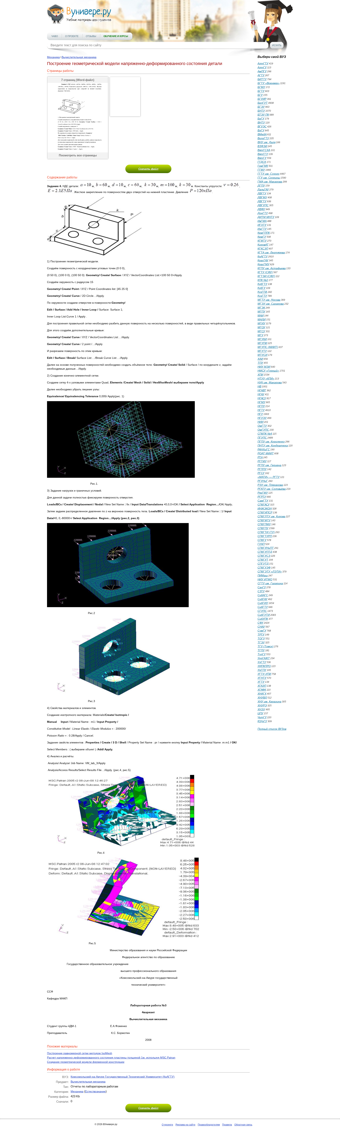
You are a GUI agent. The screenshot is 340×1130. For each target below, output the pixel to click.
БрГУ (261, 118)
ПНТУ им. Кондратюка (273, 445)
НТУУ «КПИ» (266, 378)
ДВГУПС (263, 205)
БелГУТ (263, 102)
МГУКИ (262, 339)
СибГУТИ (264, 614)
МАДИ (262, 319)
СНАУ (261, 626)
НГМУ (261, 402)
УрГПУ (262, 670)
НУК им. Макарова (270, 382)
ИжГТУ (262, 228)
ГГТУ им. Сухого (268, 173)
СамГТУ (263, 500)
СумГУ (262, 630)
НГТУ (261, 410)
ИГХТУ (262, 224)
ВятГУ (262, 158)
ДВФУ (261, 209)
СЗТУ (261, 591)
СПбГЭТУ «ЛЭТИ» (270, 571)
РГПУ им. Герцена (269, 465)
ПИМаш (263, 575)
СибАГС (263, 595)
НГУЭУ (262, 417)
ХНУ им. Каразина (269, 701)
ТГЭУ (261, 642)
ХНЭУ (261, 709)
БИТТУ (262, 79)
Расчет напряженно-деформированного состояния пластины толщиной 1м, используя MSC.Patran (111, 1057)
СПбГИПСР (265, 512)
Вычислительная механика (79, 57)
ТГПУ (261, 650)
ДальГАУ (263, 189)
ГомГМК (263, 165)
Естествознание (95, 1091)
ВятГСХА (264, 150)
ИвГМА (262, 221)
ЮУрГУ (262, 721)
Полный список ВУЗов (272, 728)
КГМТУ (262, 240)
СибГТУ (263, 607)
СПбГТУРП (265, 536)
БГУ (260, 94)
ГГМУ (261, 169)
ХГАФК (262, 689)
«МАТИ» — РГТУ (269, 477)
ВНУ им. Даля (266, 142)
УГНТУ (262, 677)
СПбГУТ (263, 559)
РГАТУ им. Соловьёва (272, 488)
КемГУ (262, 236)
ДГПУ (261, 185)
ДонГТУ (263, 213)
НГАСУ (262, 398)
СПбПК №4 (265, 433)
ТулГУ (262, 654)
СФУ (260, 622)
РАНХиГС (264, 449)
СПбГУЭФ (264, 567)
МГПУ (261, 311)
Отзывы (91, 36)
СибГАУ (262, 599)
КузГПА (262, 291)
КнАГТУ (263, 256)
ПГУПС (262, 437)
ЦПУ (260, 713)
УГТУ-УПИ (264, 673)
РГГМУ (262, 461)
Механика (53, 57)
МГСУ (261, 331)
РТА (260, 457)
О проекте (72, 36)
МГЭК (261, 307)
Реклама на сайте (185, 1124)
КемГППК (264, 232)
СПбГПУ (263, 528)
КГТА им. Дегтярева (271, 252)
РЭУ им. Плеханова (270, 484)
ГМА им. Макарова (270, 181)
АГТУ (261, 75)
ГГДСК (262, 161)
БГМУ (261, 87)
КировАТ (263, 244)
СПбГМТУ (264, 520)
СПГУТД (263, 563)
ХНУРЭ (262, 705)
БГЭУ (261, 106)
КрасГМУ (263, 264)
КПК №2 (263, 280)
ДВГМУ (262, 197)
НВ (259, 386)
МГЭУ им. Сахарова (271, 303)
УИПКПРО (264, 666)
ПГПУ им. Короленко (271, 441)
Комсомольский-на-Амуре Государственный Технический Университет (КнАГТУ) (123, 1076)
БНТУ (261, 110)
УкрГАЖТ (264, 658)
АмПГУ (262, 71)
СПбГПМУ (264, 524)
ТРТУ (261, 634)
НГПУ (261, 406)
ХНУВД (262, 697)
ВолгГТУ (263, 138)
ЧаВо (54, 36)
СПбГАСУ (264, 504)
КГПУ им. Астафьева (272, 268)
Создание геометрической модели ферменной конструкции (85, 1061)
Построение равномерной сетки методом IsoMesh (79, 1053)
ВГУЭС (262, 126)
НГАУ (261, 394)
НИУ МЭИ (264, 366)
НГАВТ (262, 390)
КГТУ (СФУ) (265, 272)
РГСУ (261, 473)
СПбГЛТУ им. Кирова (271, 516)
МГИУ (261, 323)
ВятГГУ (263, 154)
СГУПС (262, 610)
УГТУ (261, 681)
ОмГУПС (263, 429)
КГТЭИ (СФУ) (266, 276)
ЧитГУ (262, 717)
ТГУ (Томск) (265, 646)
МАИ (261, 315)
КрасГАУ (263, 260)
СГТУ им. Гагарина (270, 583)
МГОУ (261, 327)
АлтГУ (262, 67)
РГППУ (262, 469)
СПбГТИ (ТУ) (266, 532)
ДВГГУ (262, 193)
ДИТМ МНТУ (266, 217)
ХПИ (260, 374)
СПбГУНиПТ (266, 547)
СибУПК (263, 618)
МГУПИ (262, 343)
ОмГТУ (262, 425)
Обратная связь (243, 1124)
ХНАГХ (262, 693)
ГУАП (261, 544)
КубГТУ (262, 284)
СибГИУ (263, 603)
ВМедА (262, 134)
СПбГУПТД (265, 551)
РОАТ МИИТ (266, 453)
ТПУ (260, 362)
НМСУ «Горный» (268, 370)
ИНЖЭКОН (265, 508)
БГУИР (262, 98)
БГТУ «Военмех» (269, 83)
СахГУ (262, 587)
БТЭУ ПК (263, 114)
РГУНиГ (263, 480)
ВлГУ (261, 130)
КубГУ (261, 287)
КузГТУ (262, 295)
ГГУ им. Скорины (269, 177)
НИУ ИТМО (265, 579)
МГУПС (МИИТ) (268, 347)
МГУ (260, 335)
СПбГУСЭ (264, 555)
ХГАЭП (262, 685)
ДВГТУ (262, 201)
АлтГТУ (263, 63)
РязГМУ (263, 492)
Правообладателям (209, 1124)
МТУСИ (262, 354)
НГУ (260, 414)
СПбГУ (262, 540)
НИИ (260, 421)
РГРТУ (262, 496)
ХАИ (260, 358)
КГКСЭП (263, 248)
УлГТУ (262, 662)
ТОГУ (261, 638)
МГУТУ (262, 351)
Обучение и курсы (115, 36)
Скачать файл (148, 168)
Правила (227, 1124)
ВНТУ (261, 122)
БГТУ (261, 91)
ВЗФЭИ (262, 146)
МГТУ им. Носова (269, 299)
